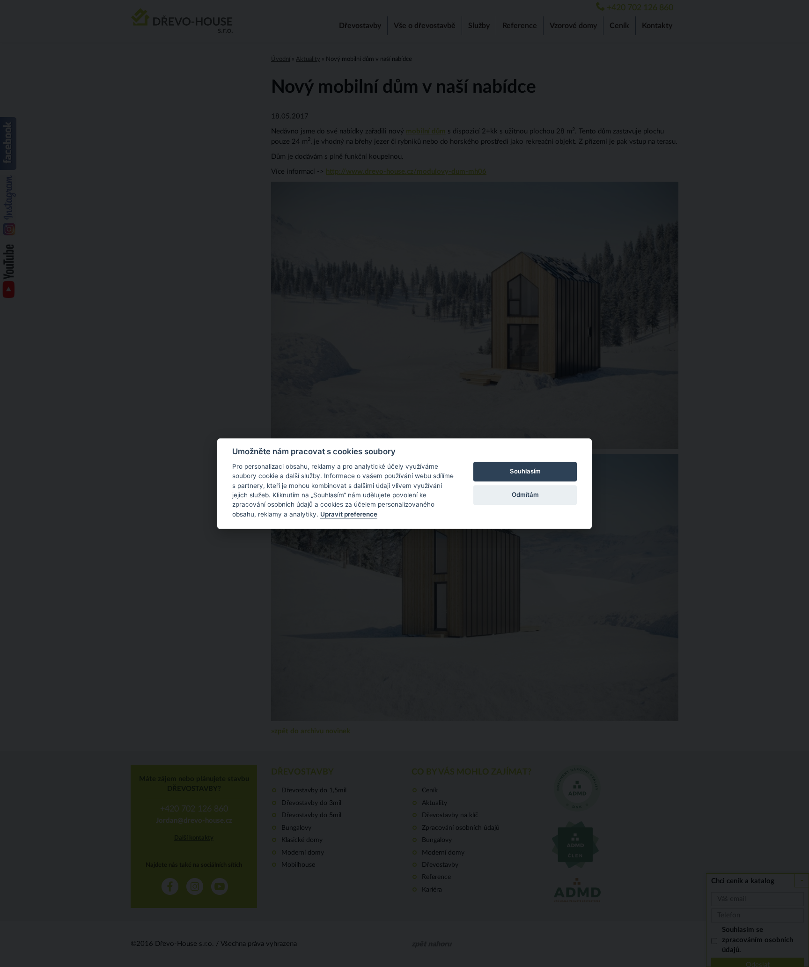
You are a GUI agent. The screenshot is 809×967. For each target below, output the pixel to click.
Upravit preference (348, 514)
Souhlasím (525, 471)
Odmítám (525, 495)
